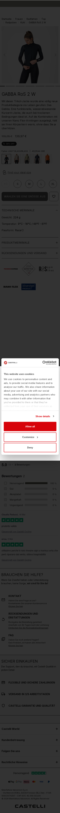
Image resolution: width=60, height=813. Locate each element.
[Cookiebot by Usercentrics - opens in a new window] (42, 363)
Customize (28, 437)
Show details (43, 416)
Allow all (30, 426)
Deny (30, 447)
